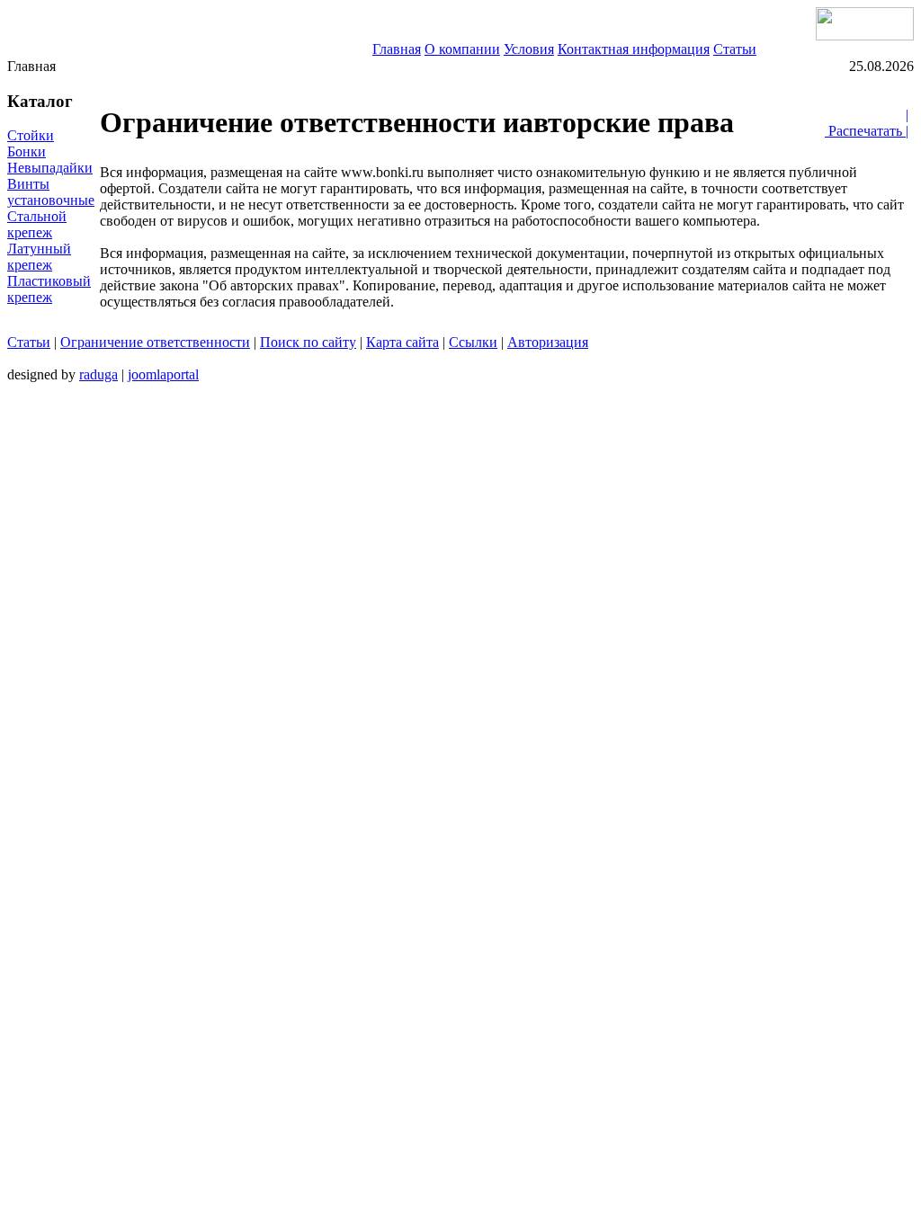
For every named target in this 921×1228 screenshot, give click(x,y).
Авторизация (547, 342)
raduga (98, 374)
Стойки (30, 135)
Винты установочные (50, 192)
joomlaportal (163, 374)
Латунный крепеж (39, 256)
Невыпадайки (50, 167)
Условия (529, 49)
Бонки (26, 151)
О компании (462, 49)
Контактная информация (634, 49)
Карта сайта (402, 342)
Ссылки (473, 342)
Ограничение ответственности (155, 342)
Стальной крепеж (37, 224)
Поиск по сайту (308, 342)
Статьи (734, 49)
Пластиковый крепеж (49, 289)
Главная (396, 49)
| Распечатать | (866, 122)
